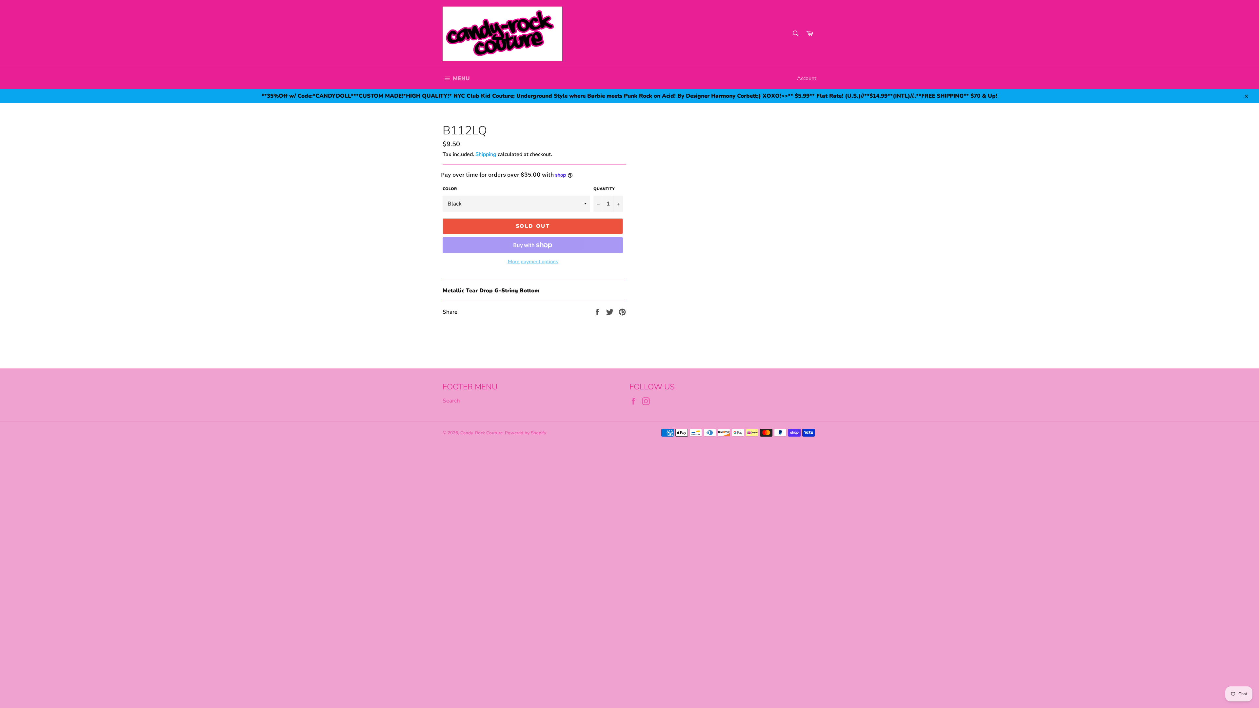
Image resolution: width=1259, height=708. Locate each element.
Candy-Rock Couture (481, 433)
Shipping (485, 154)
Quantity (604, 188)
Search (451, 400)
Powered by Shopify (525, 433)
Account (806, 78)
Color (450, 188)
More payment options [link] (533, 261)
